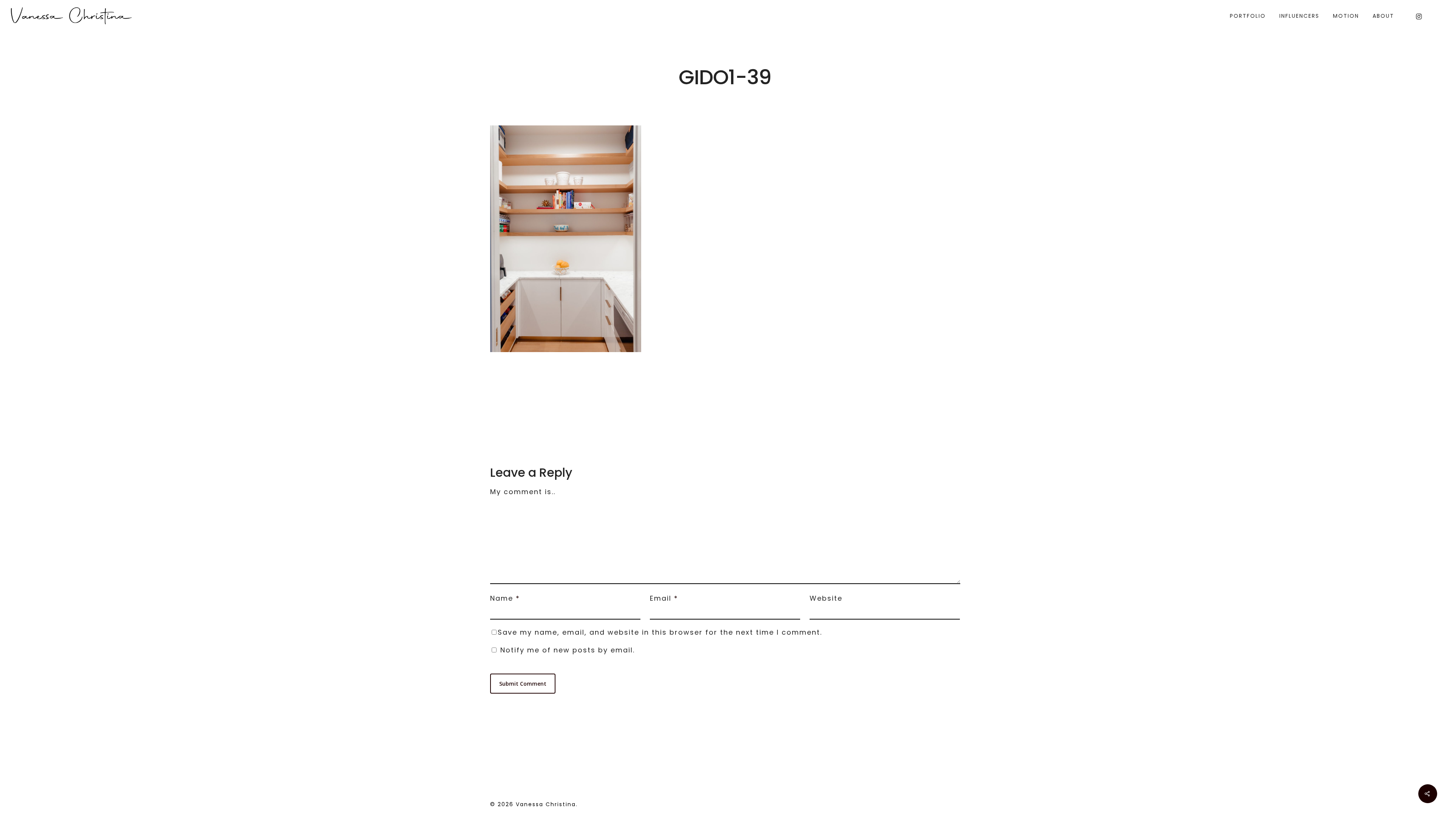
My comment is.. (522, 491)
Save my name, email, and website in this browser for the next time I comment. (660, 632)
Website (826, 598)
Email (664, 598)
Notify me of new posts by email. (567, 650)
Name (505, 598)
